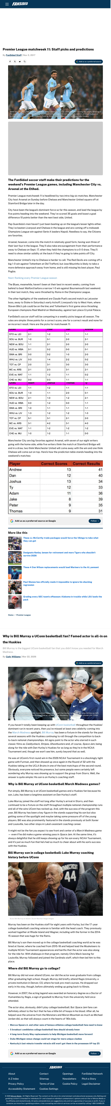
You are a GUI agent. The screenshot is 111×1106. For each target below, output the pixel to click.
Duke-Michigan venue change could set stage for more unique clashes (46, 1039)
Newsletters (69, 1078)
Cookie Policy (70, 1083)
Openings (68, 1073)
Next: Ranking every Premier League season (32, 277)
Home (11, 615)
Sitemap (44, 1078)
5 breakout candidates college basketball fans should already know (45, 1029)
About (11, 1073)
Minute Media (16, 1096)
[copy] (25, 61)
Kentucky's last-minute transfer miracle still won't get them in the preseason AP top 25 (55, 1043)
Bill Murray (48, 732)
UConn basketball (66, 724)
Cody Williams (13, 656)
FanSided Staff (14, 55)
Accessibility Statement (21, 1088)
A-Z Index (13, 1078)
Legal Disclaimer (91, 1083)
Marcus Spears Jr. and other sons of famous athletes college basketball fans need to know (56, 1025)
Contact (44, 1073)
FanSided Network (92, 1073)
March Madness (21, 732)
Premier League (23, 615)
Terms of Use (47, 1083)
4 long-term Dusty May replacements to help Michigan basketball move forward (51, 1034)
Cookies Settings (49, 1088)
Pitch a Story (89, 1078)
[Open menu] (7, 4)
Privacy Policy (16, 1083)
